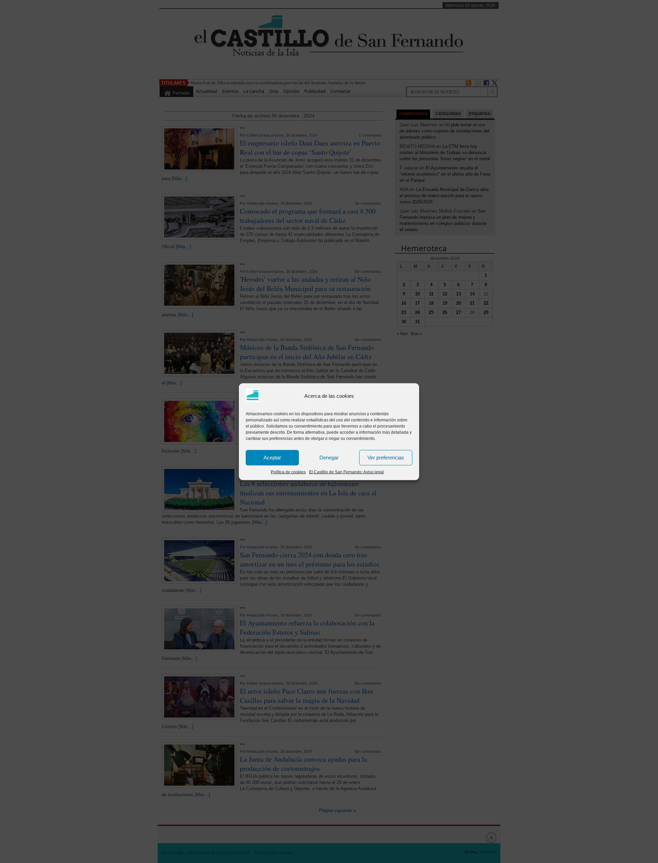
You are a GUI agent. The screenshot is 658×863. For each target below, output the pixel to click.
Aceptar (272, 457)
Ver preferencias (385, 457)
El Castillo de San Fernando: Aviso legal (346, 471)
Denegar (329, 457)
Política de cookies (288, 471)
